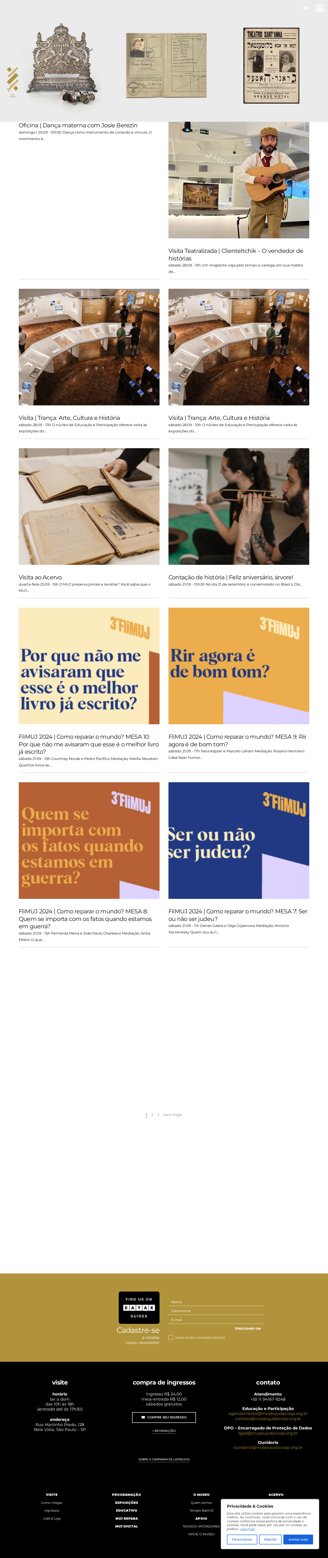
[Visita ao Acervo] (89, 506)
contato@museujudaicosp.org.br (268, 1418)
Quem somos (201, 1503)
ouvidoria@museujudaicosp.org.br (268, 1447)
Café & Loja (51, 1519)
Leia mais (247, 1529)
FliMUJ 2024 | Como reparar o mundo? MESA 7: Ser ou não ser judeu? (237, 915)
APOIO (201, 1519)
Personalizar (242, 1539)
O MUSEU (201, 1495)
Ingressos (51, 1510)
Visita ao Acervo (40, 577)
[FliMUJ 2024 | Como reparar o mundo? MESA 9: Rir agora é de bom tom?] (238, 666)
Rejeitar (270, 1539)
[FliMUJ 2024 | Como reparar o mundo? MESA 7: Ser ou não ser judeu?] (238, 840)
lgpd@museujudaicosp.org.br (268, 1433)
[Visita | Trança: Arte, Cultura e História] (89, 347)
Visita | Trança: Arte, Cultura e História (69, 417)
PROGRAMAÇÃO (126, 1495)
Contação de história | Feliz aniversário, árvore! (230, 577)
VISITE (52, 1495)
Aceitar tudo (298, 1539)
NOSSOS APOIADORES (201, 1526)
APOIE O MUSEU (201, 1534)
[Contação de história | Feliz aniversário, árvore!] (238, 506)
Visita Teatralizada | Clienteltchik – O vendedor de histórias (235, 254)
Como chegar (51, 1503)
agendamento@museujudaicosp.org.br (268, 1413)
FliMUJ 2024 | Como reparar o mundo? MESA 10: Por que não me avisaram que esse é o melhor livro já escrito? (89, 744)
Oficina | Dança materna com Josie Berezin (78, 125)
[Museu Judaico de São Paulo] (16, 82)
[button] (164, 1417)
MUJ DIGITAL (126, 1526)
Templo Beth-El (201, 1510)
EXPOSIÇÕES (126, 1503)
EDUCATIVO (126, 1510)
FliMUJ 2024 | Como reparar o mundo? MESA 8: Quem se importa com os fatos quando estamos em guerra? (85, 919)
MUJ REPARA (126, 1519)
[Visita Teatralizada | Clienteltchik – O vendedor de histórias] (238, 180)
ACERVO (276, 1495)
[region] (270, 1524)
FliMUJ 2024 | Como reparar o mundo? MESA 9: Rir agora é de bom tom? (237, 740)
